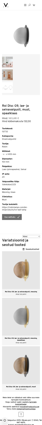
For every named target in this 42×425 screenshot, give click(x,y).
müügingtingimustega (25, 409)
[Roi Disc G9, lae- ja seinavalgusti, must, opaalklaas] (21, 35)
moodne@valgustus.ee (29, 407)
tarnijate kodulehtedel (26, 403)
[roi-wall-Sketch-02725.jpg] (7, 87)
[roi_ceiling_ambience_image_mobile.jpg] (7, 62)
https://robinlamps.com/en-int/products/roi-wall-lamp (14, 208)
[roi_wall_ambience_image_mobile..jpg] (7, 74)
